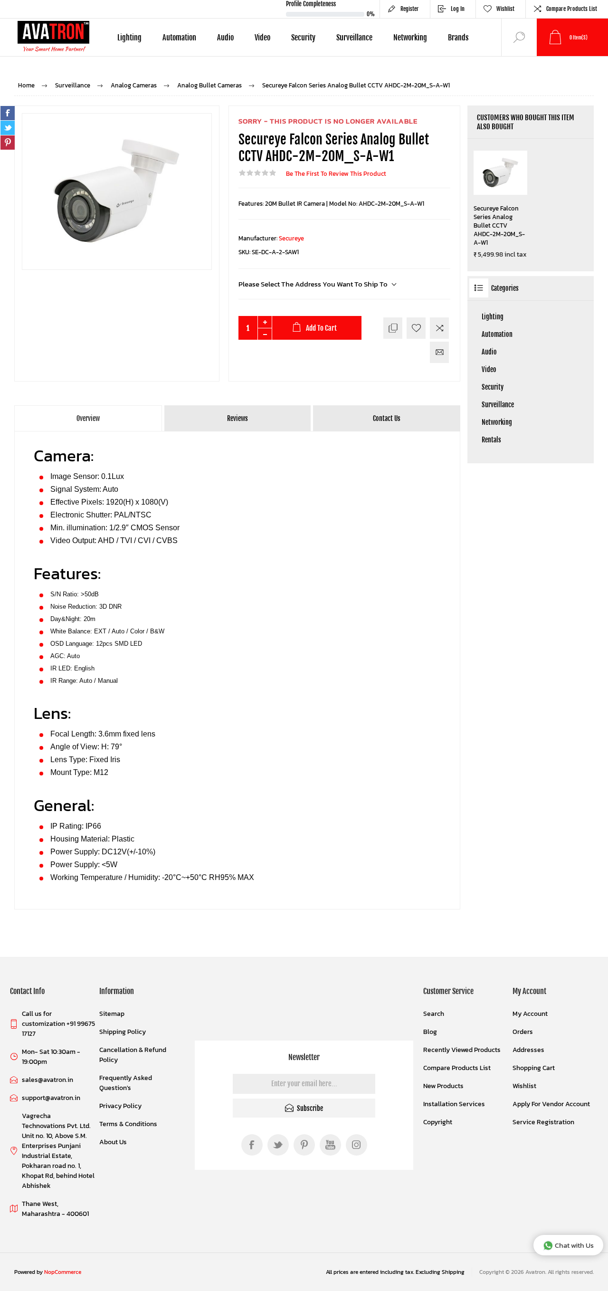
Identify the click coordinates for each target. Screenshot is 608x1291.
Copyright (437, 1122)
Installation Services (454, 1104)
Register (409, 8)
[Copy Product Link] (392, 328)
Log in (458, 8)
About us (113, 1142)
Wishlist (524, 1086)
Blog (430, 1032)
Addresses (528, 1050)
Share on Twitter (7, 128)
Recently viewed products (462, 1050)
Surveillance (498, 405)
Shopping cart (534, 1068)
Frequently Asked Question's (125, 1083)
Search (433, 1014)
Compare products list (571, 8)
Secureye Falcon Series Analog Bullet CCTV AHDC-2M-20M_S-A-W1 (499, 225)
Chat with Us (574, 1245)
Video (489, 369)
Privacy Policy (120, 1106)
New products (443, 1086)
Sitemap (111, 1014)
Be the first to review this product (336, 173)
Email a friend (439, 352)
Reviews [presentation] (237, 418)
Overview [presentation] (88, 418)
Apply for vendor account (551, 1104)
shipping (453, 1272)
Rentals (491, 440)
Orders (523, 1032)
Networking (497, 422)
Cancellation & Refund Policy (132, 1055)
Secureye (291, 238)
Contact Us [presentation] (386, 418)
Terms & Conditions (128, 1124)
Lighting (493, 317)
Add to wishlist (416, 328)
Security (493, 387)
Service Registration (543, 1122)
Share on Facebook (7, 113)
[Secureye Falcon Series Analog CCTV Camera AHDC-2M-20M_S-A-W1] (500, 173)
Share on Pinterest (7, 142)
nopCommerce (62, 1272)
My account (530, 1014)
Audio (489, 352)
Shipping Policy (122, 1032)
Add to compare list (439, 328)
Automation (497, 334)
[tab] (88, 418)
